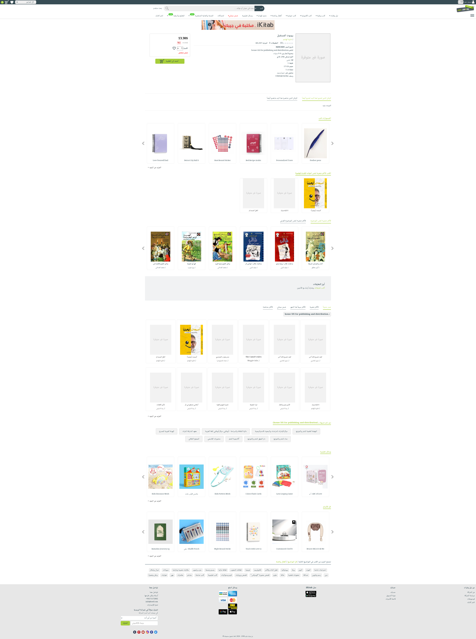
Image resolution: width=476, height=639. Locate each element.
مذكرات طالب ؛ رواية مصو (284, 263)
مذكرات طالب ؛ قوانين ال (253, 263)
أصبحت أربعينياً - (315, 210)
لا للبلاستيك (284, 210)
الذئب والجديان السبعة (315, 263)
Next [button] (143, 143)
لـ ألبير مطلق (315, 267)
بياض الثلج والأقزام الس (160, 263)
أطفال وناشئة (281, 562)
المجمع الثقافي (194, 439)
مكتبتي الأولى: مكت (191, 494)
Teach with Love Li (253, 549)
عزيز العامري (315, 360)
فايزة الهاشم (287, 39)
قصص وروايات (241, 575)
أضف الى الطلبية (172, 61)
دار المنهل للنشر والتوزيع (256, 439)
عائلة (282, 575)
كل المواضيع (292, 562)
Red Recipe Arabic (253, 160)
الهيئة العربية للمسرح (166, 431)
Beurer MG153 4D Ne (315, 549)
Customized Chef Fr (284, 549)
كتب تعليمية (212, 575)
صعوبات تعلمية (293, 575)
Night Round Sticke (222, 549)
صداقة (305, 575)
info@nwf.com (152, 601)
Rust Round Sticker (222, 160)
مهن (172, 575)
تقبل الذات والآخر (271, 570)
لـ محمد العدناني (223, 267)
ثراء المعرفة (253, 404)
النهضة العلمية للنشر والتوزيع (306, 431)
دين (326, 575)
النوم (300, 570)
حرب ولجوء (197, 570)
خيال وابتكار (154, 570)
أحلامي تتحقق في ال (191, 404)
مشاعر (189, 575)
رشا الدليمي (283, 408)
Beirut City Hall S (191, 160)
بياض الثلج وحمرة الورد (222, 263)
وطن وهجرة (153, 575)
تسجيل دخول (467, 2)
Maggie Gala (253, 360)
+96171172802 (152, 598)
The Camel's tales (254, 357)
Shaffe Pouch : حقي (191, 549)
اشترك (125, 623)
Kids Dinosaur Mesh (160, 494)
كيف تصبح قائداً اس (315, 357)
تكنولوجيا (257, 570)
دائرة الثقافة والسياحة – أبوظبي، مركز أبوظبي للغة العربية (226, 431)
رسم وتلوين (316, 575)
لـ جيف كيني (284, 267)
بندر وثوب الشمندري (222, 357)
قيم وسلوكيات (226, 575)
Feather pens (315, 160)
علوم (275, 575)
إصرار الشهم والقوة (222, 404)
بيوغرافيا (285, 570)
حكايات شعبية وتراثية (181, 570)
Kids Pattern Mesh (222, 494)
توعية (248, 570)
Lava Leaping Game (284, 494)
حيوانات (166, 570)
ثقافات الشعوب (236, 570)
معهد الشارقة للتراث (189, 431)
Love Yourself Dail (160, 160)
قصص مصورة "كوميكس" (260, 575)
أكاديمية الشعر (234, 439)
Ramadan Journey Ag (161, 549)
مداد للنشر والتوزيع (280, 439)
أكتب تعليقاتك (319, 288)
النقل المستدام (253, 210)
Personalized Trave (284, 160)
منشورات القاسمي (214, 439)
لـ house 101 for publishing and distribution (307, 314)
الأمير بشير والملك (284, 404)
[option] (315, 143)
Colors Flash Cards (253, 494)
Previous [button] (332, 143)
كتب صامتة (200, 575)
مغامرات (180, 575)
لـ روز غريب (191, 267)
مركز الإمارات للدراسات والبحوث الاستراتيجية (271, 431)
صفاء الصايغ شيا (222, 360)
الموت (308, 570)
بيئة (293, 570)
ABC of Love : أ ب (315, 494)
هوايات (164, 575)
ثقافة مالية (223, 570)
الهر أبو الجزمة (191, 263)
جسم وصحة (210, 570)
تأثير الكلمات (161, 404)
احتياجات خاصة (320, 570)
